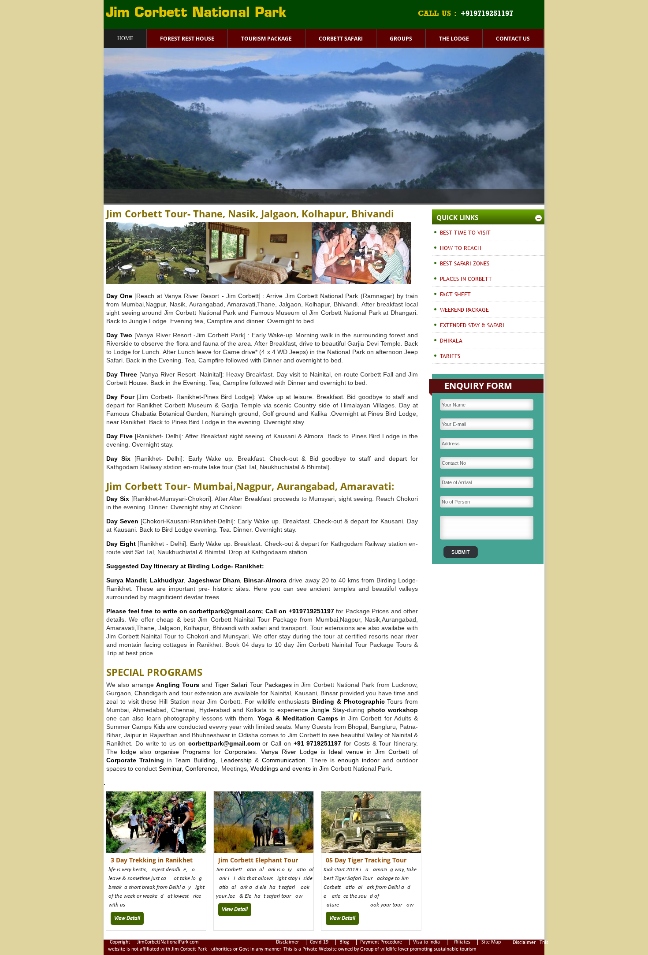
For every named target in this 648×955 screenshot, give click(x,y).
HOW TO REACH (460, 248)
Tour (256, 684)
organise (167, 751)
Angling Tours (177, 684)
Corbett (398, 751)
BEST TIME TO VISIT (465, 232)
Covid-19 (319, 942)
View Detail (127, 918)
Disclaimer (287, 942)
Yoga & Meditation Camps (297, 718)
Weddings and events (280, 768)
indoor (371, 760)
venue (354, 751)
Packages (278, 684)
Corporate (238, 751)
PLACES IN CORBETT (466, 279)
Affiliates (460, 942)
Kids (159, 726)
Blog (344, 942)
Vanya (269, 751)
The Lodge (454, 38)
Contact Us (513, 38)
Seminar (170, 768)
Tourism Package (266, 38)
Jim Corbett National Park (196, 13)
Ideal (336, 751)
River (289, 751)
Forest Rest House (187, 38)
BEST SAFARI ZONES (464, 263)
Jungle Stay (327, 709)
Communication (283, 760)
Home (125, 38)
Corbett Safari (341, 38)
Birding (323, 701)
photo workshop (392, 709)
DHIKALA (451, 340)
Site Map (491, 942)
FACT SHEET (455, 294)
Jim (380, 751)
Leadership (236, 760)
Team (182, 760)
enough (347, 760)
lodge (126, 751)
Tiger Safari (231, 684)
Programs (196, 751)
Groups (401, 38)
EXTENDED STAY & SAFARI (472, 325)
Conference (201, 768)
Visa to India (426, 942)
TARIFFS (450, 356)
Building (205, 760)
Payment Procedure (381, 942)
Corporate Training (135, 760)
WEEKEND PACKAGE (464, 309)
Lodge (308, 751)
